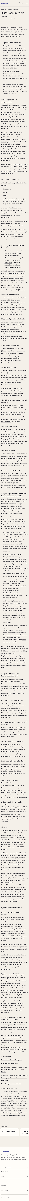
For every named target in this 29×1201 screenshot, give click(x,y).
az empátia (4, 456)
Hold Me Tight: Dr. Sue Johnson (11, 1084)
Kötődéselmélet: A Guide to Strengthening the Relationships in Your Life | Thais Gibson (14, 1069)
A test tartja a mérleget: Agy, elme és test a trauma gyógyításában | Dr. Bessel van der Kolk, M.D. (14, 1077)
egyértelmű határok (9, 628)
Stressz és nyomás (8, 1131)
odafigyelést (5, 686)
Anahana (4, 3)
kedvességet (10, 882)
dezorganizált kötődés (9, 229)
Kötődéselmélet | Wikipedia (9, 1063)
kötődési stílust (22, 183)
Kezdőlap (3, 9)
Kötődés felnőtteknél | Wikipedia (11, 1060)
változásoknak (6, 1042)
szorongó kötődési (8, 208)
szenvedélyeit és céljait (8, 816)
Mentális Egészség (13, 9)
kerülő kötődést (7, 221)
